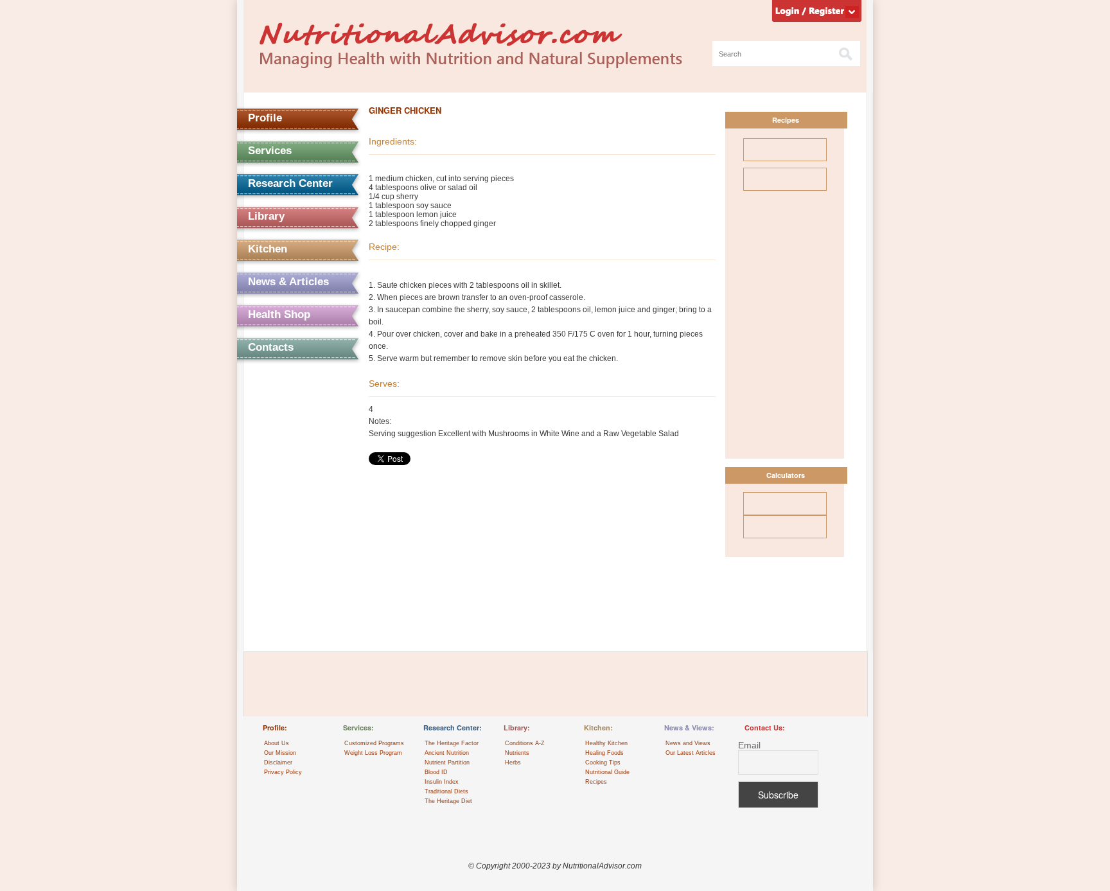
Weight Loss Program (373, 753)
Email (749, 745)
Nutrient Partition (447, 762)
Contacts (271, 347)
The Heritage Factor (452, 743)
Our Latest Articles (690, 753)
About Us (276, 743)
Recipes (596, 782)
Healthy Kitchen (606, 743)
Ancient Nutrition (447, 753)
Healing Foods (604, 753)
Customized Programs (374, 743)
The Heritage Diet (448, 801)
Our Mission (280, 753)
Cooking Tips (603, 762)
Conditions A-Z (525, 743)
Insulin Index (442, 782)
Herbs (513, 762)
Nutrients (517, 753)
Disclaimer (278, 762)
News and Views (687, 743)
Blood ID (436, 772)
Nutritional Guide (607, 772)
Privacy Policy (283, 772)
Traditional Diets (446, 791)
